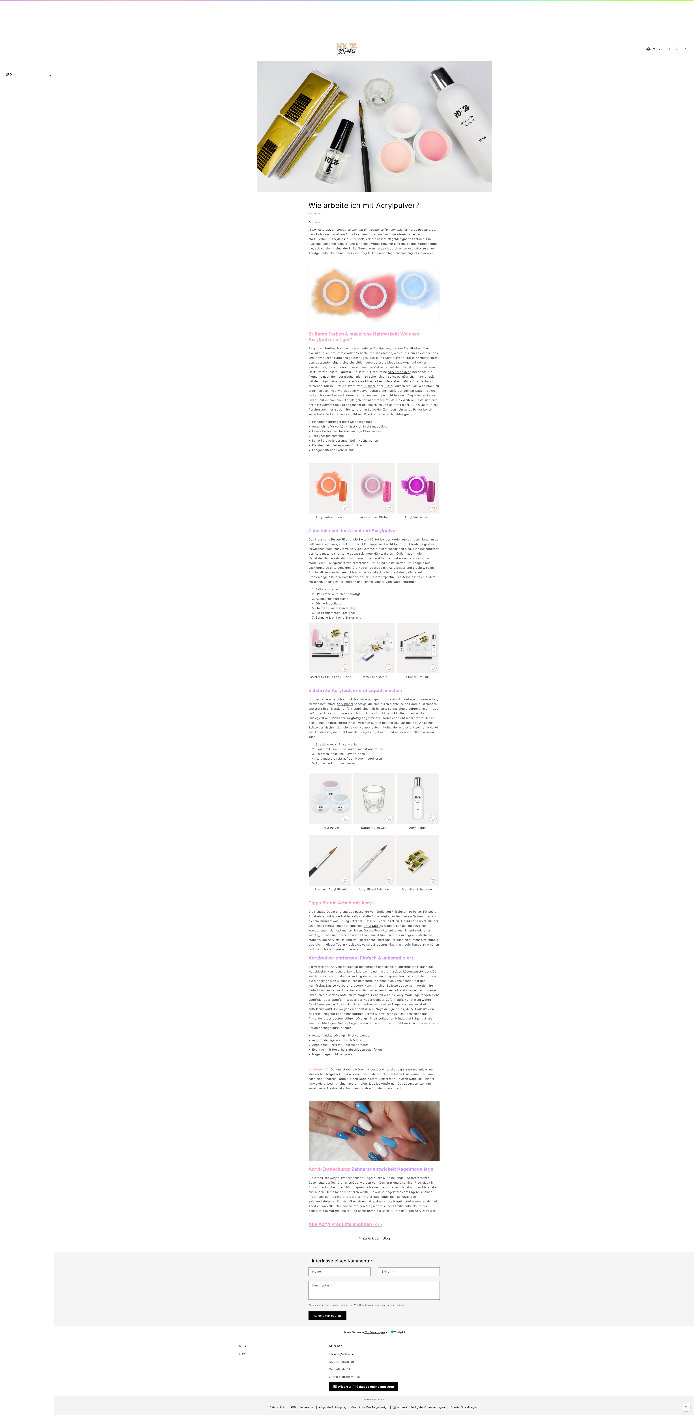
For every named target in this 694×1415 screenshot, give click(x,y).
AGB (293, 1407)
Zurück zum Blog (376, 1238)
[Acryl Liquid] (418, 823)
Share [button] (316, 222)
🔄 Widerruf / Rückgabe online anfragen (363, 1386)
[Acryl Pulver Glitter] (374, 512)
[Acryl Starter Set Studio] (374, 672)
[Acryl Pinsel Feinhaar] (374, 884)
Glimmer (369, 386)
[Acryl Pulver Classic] (330, 512)
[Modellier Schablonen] (417, 884)
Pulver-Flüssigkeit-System (350, 539)
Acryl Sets (371, 925)
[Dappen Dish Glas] (374, 823)
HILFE (241, 1354)
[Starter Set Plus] (418, 672)
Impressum (307, 1407)
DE (654, 49)
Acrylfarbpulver (399, 372)
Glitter (388, 386)
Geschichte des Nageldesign (369, 1407)
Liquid (336, 362)
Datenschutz (277, 1407)
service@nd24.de (341, 1354)
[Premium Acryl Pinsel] (330, 884)
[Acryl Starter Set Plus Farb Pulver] (330, 672)
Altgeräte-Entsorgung (333, 1407)
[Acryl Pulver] (330, 823)
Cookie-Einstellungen (464, 1407)
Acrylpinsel (345, 704)
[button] (669, 49)
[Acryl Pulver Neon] (418, 512)
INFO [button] (8, 74)
